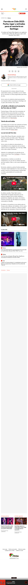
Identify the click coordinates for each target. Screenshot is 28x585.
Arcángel (16, 154)
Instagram (8, 538)
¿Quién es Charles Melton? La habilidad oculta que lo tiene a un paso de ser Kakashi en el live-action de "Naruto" (13, 264)
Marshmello (13, 118)
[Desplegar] (14, 578)
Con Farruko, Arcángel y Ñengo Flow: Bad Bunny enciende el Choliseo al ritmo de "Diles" (12, 256)
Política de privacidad (13, 549)
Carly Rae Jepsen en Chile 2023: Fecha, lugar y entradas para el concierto (20, 527)
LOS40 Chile (14, 9)
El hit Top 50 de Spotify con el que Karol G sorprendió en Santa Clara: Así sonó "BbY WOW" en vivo (13, 250)
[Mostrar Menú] (2, 9)
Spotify (19, 538)
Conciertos (3, 270)
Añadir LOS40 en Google (15, 85)
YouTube (11, 538)
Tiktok (6, 538)
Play (26, 582)
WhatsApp (15, 71)
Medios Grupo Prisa (14, 558)
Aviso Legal (5, 549)
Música (9, 18)
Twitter (12, 71)
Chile (2, 13)
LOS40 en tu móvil (19, 550)
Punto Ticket (14, 129)
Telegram (18, 71)
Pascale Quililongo (12, 74)
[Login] (26, 9)
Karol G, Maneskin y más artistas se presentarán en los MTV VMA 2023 (7, 527)
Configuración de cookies (9, 550)
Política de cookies (21, 549)
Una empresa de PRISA (14, 555)
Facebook (9, 71)
